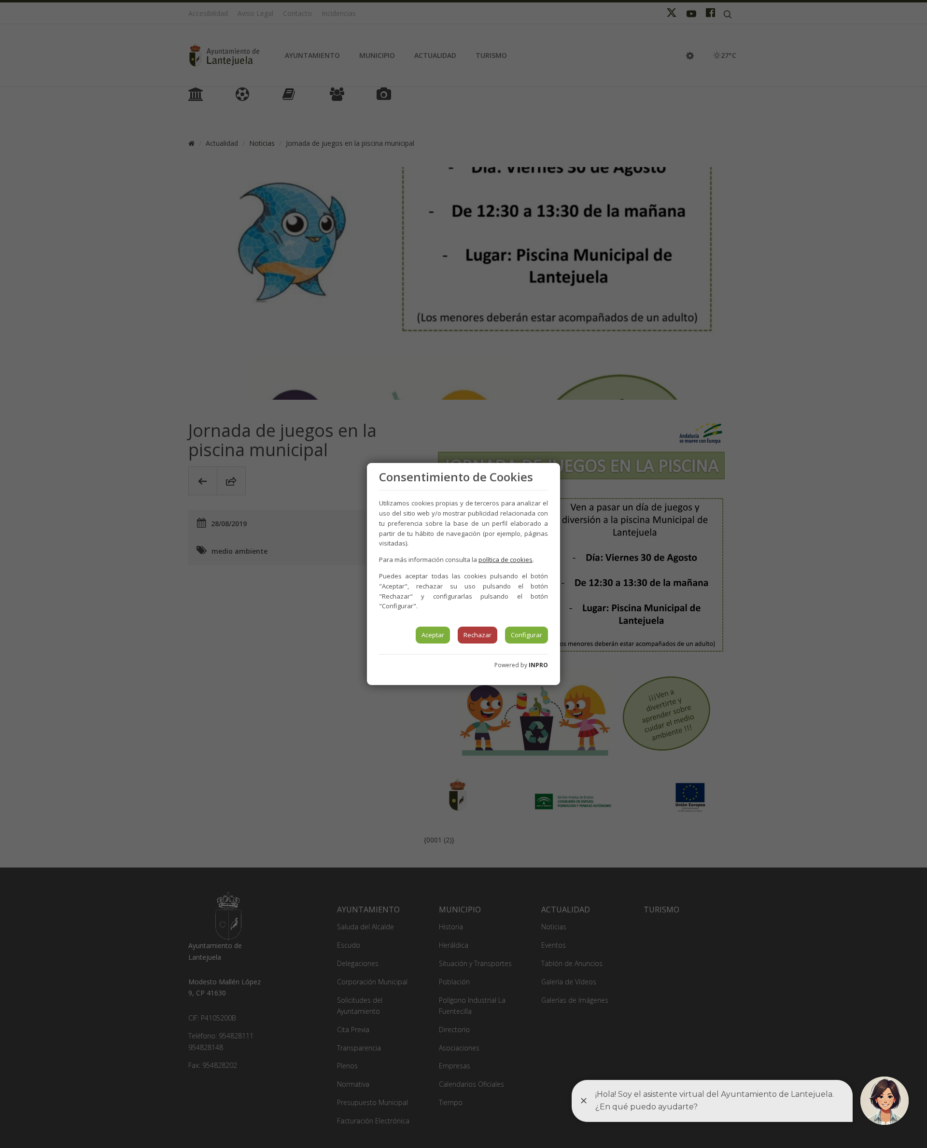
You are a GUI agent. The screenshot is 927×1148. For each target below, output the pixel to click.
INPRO (538, 665)
